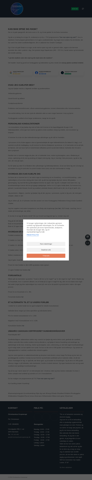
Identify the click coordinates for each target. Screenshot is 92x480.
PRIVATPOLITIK (33, 235)
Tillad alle (46, 256)
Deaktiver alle (46, 250)
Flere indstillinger (46, 244)
